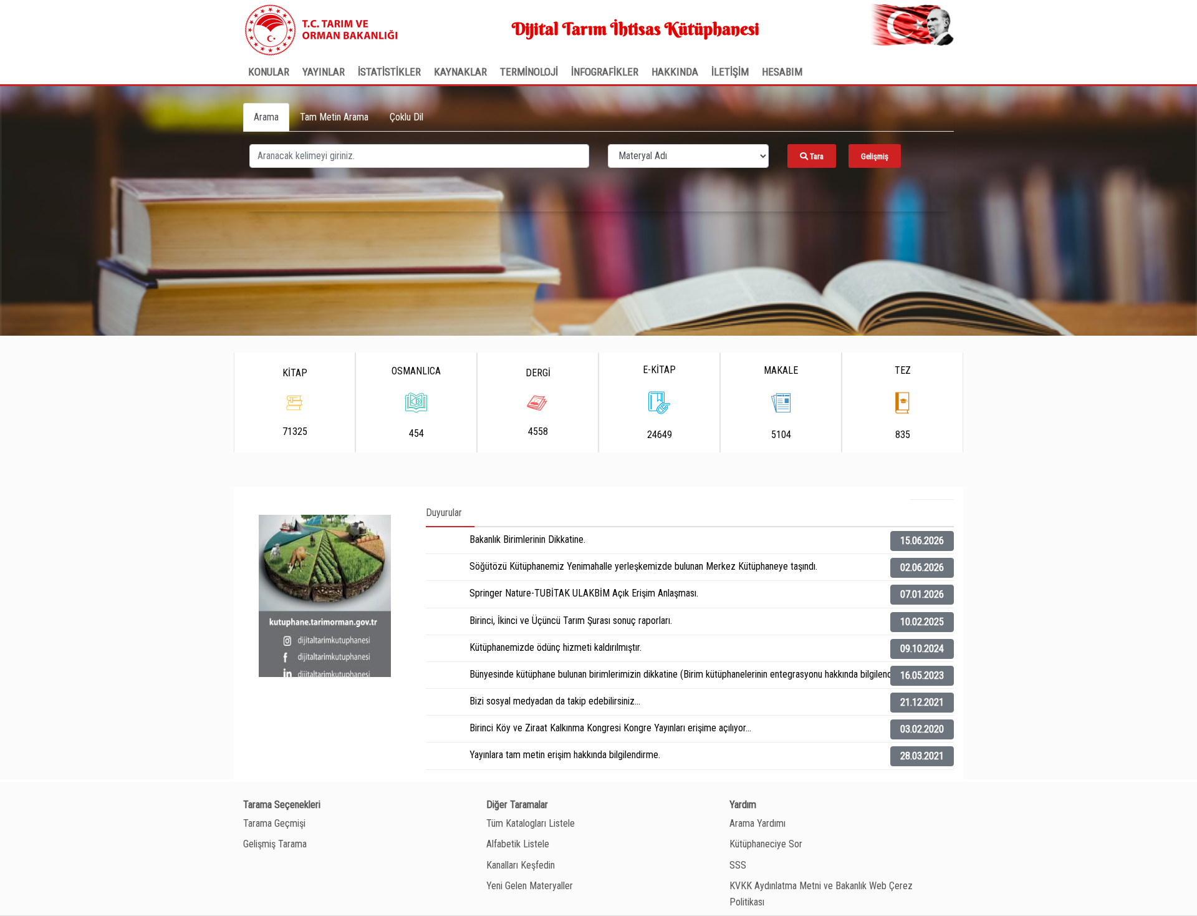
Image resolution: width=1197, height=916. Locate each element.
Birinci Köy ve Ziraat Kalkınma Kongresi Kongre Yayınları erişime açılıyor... (610, 728)
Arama (266, 117)
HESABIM (782, 72)
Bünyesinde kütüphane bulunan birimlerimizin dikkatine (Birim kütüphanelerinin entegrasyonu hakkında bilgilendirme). (692, 674)
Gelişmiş (874, 156)
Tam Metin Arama (334, 117)
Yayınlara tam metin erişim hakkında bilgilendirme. (564, 755)
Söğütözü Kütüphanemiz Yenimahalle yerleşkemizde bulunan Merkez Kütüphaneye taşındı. (643, 566)
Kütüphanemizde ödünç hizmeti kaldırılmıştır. (555, 647)
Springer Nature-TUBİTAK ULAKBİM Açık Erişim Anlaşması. (583, 593)
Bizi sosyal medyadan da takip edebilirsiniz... (554, 701)
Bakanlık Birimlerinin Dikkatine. (527, 539)
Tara (816, 156)
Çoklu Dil (406, 117)
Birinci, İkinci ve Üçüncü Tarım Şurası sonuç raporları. (570, 620)
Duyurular (444, 513)
